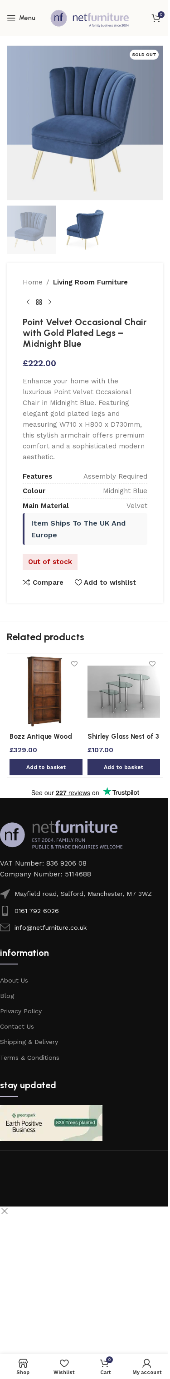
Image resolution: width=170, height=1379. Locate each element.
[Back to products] (39, 302)
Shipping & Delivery (29, 1041)
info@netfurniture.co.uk (51, 927)
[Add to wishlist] (75, 663)
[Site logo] (89, 18)
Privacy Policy (21, 1011)
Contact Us (17, 1026)
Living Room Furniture (90, 282)
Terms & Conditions (29, 1057)
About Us (14, 980)
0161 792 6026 (37, 910)
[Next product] (49, 302)
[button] (46, 767)
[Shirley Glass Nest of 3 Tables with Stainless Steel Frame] (123, 692)
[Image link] (61, 834)
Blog (7, 995)
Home (33, 282)
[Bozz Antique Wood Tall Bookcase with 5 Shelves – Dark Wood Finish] (46, 692)
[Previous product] (28, 302)
